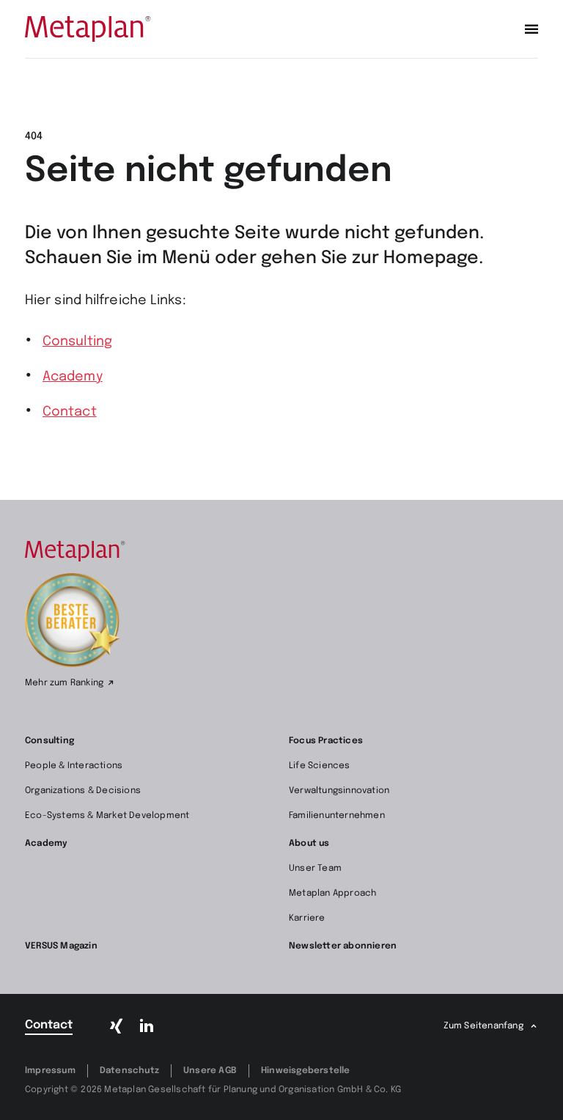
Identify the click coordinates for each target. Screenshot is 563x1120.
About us (309, 843)
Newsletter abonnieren (343, 946)
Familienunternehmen (337, 815)
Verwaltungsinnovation (339, 790)
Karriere (307, 918)
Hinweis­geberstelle (305, 1070)
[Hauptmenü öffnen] (531, 29)
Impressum (50, 1070)
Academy (73, 376)
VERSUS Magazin (61, 946)
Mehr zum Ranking (64, 683)
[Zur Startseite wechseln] (88, 29)
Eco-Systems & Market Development (107, 815)
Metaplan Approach (332, 893)
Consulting (77, 341)
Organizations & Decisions (83, 790)
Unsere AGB (210, 1070)
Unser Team (315, 868)
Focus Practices (326, 741)
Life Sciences (319, 766)
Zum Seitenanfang (483, 1026)
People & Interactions (73, 766)
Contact (70, 412)
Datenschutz (129, 1070)
